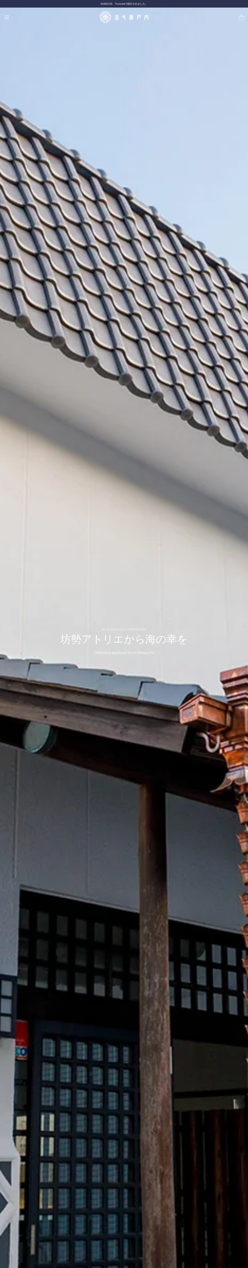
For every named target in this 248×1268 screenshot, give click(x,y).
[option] (124, 634)
